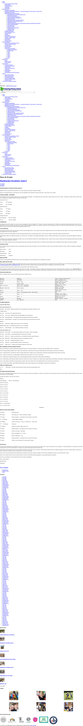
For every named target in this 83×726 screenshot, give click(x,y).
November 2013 (5, 625)
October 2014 (5, 614)
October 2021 (5, 534)
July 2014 (4, 616)
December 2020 (5, 544)
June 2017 (4, 581)
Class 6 (8, 57)
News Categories (4, 467)
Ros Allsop (2, 185)
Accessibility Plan (10, 25)
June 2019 (4, 557)
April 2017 (4, 583)
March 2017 (4, 584)
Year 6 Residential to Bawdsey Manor (8, 659)
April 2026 (4, 480)
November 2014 (5, 613)
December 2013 (5, 624)
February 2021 (5, 542)
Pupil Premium (8, 38)
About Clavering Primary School (11, 3)
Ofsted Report (7, 8)
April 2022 (4, 528)
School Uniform (8, 33)
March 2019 (4, 560)
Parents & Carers (5, 9)
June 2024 (4, 501)
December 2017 (5, 576)
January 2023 (5, 519)
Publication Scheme (11, 18)
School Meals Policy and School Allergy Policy (16, 14)
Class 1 (8, 51)
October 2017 (5, 578)
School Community (6, 41)
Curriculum (7, 6)
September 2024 (5, 499)
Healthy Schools (8, 61)
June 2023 (4, 513)
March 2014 (4, 620)
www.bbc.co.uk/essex (4, 264)
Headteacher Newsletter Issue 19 (6, 642)
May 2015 (4, 606)
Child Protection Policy (11, 22)
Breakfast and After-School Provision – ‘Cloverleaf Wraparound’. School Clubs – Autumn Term (23, 11)
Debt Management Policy (12, 15)
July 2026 (4, 476)
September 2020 (5, 547)
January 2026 (5, 483)
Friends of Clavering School (10, 44)
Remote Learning (8, 40)
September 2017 (5, 579)
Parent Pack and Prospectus (10, 36)
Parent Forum (7, 47)
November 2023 (5, 509)
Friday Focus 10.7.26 (4, 651)
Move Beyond (33, 725)
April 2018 (4, 571)
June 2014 (4, 617)
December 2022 (5, 520)
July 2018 (4, 568)
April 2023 (4, 516)
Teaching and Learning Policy (13, 27)
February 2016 (5, 598)
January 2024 (5, 507)
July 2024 (4, 500)
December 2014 (5, 612)
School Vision (7, 67)
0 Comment (2, 184)
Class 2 (8, 52)
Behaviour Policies (11, 26)
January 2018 (5, 575)
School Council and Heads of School (12, 43)
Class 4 (8, 55)
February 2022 (5, 530)
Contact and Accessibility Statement (9, 81)
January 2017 (5, 587)
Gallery (3, 73)
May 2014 (4, 618)
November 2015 (5, 601)
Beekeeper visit (3, 683)
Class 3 (8, 53)
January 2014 (5, 623)
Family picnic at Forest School (6, 675)
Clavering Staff (8, 45)
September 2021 (5, 535)
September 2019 (5, 555)
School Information (8, 5)
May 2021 (4, 539)
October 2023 (5, 510)
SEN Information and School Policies (12, 13)
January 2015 (5, 611)
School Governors (8, 46)
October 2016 (5, 590)
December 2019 (5, 552)
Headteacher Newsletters (9, 12)
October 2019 (5, 554)
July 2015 (4, 604)
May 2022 (4, 527)
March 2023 (4, 517)
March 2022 (4, 529)
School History (8, 4)
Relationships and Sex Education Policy (15, 21)
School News (5, 59)
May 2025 (4, 490)
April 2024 (4, 504)
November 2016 (5, 589)
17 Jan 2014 (2, 183)
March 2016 (4, 596)
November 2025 (5, 485)
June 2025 (4, 489)
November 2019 (5, 553)
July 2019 (4, 556)
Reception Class (10, 50)
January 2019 (5, 563)
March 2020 (4, 548)
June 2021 (4, 537)
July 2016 (4, 592)
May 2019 (4, 558)
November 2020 (5, 545)
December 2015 (5, 600)
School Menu (7, 35)
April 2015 (4, 607)
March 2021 (4, 541)
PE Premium (7, 39)
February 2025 (5, 494)
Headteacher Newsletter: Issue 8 (13, 181)
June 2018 (4, 569)
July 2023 (4, 512)
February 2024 (5, 506)
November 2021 (5, 533)
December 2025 (5, 484)
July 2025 (4, 488)
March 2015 (4, 608)
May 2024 (4, 502)
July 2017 (4, 580)
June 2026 (4, 477)
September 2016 (5, 591)
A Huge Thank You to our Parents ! (7, 634)
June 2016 (4, 593)
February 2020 (5, 549)
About (3, 2)
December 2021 (5, 532)
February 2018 (5, 573)
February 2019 (5, 561)
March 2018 (4, 572)
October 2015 (5, 602)
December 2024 (5, 496)
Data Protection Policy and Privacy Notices (15, 20)
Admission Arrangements (10, 10)
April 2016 (4, 595)
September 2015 (5, 603)
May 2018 (4, 570)
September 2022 (5, 523)
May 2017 (4, 582)
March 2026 (4, 481)
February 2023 (5, 518)
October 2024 (5, 498)
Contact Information (9, 64)
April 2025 (4, 492)
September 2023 (5, 511)
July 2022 (4, 524)
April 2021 (4, 540)
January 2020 (5, 551)
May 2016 (4, 594)
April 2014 (4, 619)
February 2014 (5, 622)
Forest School (7, 62)
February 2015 (5, 610)
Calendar (6, 34)
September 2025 (5, 487)
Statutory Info (5, 63)
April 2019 (4, 559)
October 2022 (5, 522)
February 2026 (5, 482)
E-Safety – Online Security (10, 37)
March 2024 (4, 505)
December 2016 (5, 588)
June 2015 (4, 605)
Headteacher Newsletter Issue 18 (6, 667)
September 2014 (5, 615)
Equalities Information (9, 30)
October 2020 (5, 546)
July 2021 (4, 536)
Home (3, 1)
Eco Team (7, 58)
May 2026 (4, 478)
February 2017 (5, 585)
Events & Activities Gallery (10, 79)
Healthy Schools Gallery (9, 75)
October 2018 (5, 566)
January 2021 (5, 543)
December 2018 (5, 564)
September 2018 (5, 567)
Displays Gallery (8, 80)
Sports (6, 60)
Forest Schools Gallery (9, 74)
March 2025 (4, 493)
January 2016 (5, 599)
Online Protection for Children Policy (14, 17)
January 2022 (5, 531)
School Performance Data (10, 32)
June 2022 (4, 525)
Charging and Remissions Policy (13, 16)
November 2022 (5, 521)
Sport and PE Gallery (9, 76)
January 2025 (5, 495)
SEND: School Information (12, 24)
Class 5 (8, 56)
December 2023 (5, 508)
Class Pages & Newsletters (10, 48)
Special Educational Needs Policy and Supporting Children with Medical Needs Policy (24, 23)
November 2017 (5, 577)
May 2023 (4, 514)
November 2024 (5, 497)
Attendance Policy (10, 29)
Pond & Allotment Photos (10, 77)
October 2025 (5, 486)
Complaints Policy (10, 28)
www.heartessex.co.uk (15, 264)
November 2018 (5, 565)
